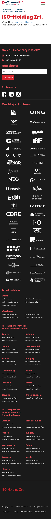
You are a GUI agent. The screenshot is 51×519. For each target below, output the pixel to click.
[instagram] (19, 93)
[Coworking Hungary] (37, 280)
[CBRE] (13, 214)
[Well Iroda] (13, 265)
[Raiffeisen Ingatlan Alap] (13, 131)
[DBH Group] (13, 197)
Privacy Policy (40, 511)
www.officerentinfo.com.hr (11, 353)
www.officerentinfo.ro (9, 389)
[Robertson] (37, 248)
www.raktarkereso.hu (33, 436)
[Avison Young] (37, 231)
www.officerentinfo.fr (9, 365)
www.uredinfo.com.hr (9, 349)
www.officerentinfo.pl (33, 377)
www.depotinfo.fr (8, 436)
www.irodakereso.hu (33, 362)
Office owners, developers (12, 11)
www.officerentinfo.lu (9, 377)
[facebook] (5, 93)
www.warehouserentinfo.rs (35, 463)
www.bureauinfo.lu (8, 374)
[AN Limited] (13, 239)
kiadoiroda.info (7, 299)
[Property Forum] (13, 272)
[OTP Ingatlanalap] (37, 121)
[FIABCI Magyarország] (37, 256)
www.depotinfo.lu (8, 448)
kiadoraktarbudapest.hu (10, 314)
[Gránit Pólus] (13, 171)
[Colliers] (13, 222)
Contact (6, 511)
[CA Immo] (13, 148)
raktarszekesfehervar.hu (34, 317)
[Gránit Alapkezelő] (13, 141)
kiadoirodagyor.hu (32, 302)
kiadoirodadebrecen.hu (33, 299)
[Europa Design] (37, 265)
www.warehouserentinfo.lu (11, 451)
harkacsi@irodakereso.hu (18, 55)
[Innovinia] (37, 155)
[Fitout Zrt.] (37, 180)
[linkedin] (12, 93)
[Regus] (37, 188)
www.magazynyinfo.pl (33, 448)
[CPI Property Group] (13, 112)
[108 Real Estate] (37, 239)
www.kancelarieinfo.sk (9, 398)
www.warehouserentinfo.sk (11, 476)
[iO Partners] (37, 222)
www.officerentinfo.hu (33, 365)
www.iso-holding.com (24, 22)
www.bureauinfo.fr (8, 362)
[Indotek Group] (13, 121)
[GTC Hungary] (13, 155)
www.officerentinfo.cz (33, 353)
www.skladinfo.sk (8, 472)
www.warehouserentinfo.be (11, 427)
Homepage (6, 9)
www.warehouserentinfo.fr (11, 439)
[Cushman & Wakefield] (37, 214)
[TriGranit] (37, 163)
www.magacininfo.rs (32, 460)
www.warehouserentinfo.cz (35, 427)
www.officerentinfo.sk (9, 401)
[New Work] (13, 206)
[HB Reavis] (13, 188)
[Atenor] (13, 163)
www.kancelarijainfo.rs (33, 386)
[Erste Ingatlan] (37, 131)
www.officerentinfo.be (33, 340)
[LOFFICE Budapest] (37, 206)
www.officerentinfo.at (9, 340)
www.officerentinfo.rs (33, 389)
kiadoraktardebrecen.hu (10, 317)
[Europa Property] (37, 273)
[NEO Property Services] (13, 180)
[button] (47, 3)
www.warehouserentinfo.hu (35, 439)
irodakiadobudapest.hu (10, 302)
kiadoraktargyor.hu (32, 314)
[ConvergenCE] (37, 148)
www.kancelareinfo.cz (33, 349)
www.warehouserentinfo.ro (11, 463)
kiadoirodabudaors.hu (9, 305)
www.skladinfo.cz (31, 424)
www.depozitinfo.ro (8, 460)
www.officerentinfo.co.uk (34, 398)
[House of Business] (37, 197)
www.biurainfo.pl (31, 374)
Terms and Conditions (22, 511)
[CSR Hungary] (13, 280)
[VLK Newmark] (13, 257)
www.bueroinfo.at (8, 337)
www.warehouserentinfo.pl (35, 451)
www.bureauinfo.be (32, 337)
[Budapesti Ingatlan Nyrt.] (37, 140)
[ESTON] (13, 231)
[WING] (37, 111)
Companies (18, 9)
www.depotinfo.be (8, 424)
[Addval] (37, 171)
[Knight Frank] (13, 248)
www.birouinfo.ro (8, 386)
